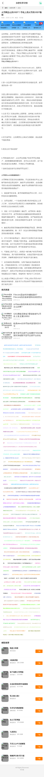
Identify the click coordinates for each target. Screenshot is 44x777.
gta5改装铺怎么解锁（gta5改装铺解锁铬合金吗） (23, 409)
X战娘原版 (14, 660)
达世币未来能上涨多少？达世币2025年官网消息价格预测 (26, 574)
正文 (18, 8)
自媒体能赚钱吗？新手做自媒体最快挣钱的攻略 (19, 356)
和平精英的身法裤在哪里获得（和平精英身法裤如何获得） (24, 548)
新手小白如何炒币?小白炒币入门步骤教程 (14, 600)
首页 (6, 8)
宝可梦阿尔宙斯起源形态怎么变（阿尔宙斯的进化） (20, 461)
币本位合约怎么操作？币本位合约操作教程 (21, 593)
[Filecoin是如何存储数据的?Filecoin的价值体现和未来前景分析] (6, 297)
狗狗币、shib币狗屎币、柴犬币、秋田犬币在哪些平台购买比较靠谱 (20, 578)
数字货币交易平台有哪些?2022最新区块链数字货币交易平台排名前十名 (27, 335)
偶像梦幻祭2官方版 (17, 756)
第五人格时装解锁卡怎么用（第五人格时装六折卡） (19, 615)
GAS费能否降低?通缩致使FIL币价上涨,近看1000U (27, 315)
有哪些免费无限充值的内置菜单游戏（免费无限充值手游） (25, 484)
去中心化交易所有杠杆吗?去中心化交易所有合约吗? (16, 435)
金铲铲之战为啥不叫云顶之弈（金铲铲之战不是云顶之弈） (18, 345)
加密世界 (12, 8)
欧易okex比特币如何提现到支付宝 (27, 324)
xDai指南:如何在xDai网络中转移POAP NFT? (15, 488)
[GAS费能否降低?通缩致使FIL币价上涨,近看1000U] (6, 316)
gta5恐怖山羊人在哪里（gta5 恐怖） (13, 582)
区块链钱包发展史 (13, 480)
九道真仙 (13, 732)
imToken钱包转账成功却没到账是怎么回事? (27, 305)
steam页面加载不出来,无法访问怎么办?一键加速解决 (17, 540)
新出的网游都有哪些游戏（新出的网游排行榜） (24, 382)
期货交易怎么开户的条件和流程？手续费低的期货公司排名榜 (22, 443)
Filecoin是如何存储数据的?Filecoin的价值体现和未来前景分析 (27, 297)
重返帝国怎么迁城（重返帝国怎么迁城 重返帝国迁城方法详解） (19, 367)
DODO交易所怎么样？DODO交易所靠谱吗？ (21, 469)
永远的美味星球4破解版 (19, 684)
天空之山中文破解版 (17, 744)
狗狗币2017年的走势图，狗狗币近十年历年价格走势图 (19, 499)
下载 (39, 651)
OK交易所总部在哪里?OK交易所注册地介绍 (21, 397)
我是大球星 (14, 648)
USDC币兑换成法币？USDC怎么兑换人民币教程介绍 (24, 514)
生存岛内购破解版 (16, 708)
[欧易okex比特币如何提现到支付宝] (6, 325)
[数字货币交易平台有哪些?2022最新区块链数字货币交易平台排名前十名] (6, 335)
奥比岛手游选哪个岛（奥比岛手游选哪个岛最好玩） (27, 597)
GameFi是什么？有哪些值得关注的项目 (20, 424)
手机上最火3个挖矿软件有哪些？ (18, 630)
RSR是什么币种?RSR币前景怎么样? (29, 364)
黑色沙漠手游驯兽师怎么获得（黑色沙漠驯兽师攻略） (17, 552)
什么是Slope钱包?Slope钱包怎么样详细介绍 (27, 431)
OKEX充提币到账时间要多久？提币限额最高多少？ (20, 563)
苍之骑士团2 (14, 696)
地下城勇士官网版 (16, 672)
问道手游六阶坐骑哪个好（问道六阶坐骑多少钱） (28, 537)
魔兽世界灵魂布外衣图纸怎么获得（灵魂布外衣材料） (17, 450)
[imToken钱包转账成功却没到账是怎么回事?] (6, 306)
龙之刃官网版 (15, 720)
